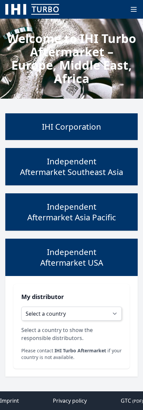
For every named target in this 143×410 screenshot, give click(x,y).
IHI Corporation (71, 126)
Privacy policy (70, 400)
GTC (132, 400)
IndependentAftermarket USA (71, 257)
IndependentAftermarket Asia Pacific (71, 212)
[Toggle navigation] (134, 9)
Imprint (9, 400)
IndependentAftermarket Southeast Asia (71, 166)
